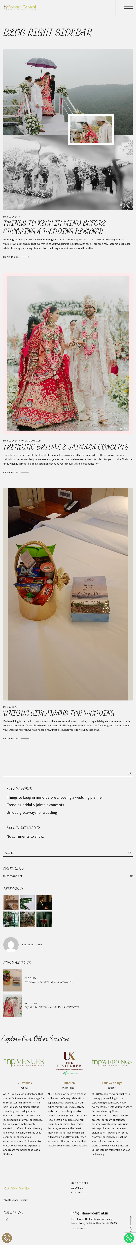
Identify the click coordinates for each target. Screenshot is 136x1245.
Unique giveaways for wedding (58, 713)
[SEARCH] (129, 853)
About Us (77, 1187)
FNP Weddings (112, 1083)
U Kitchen (68, 1083)
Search (129, 773)
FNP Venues (24, 1083)
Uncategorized (31, 440)
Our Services (79, 1182)
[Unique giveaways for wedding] (68, 593)
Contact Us (78, 1192)
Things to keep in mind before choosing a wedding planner (54, 227)
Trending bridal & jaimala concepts (66, 446)
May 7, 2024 (10, 216)
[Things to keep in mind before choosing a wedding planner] (68, 129)
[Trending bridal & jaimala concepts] (68, 353)
